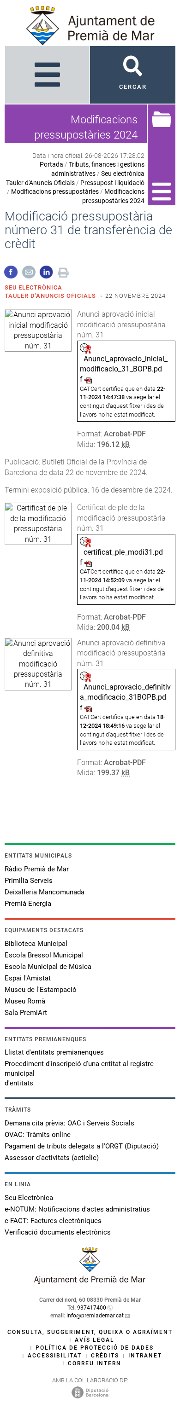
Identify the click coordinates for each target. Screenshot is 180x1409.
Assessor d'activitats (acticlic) (52, 1158)
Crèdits (105, 1355)
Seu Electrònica (29, 1198)
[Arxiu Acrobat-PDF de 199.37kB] (38, 663)
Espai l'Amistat (28, 978)
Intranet (145, 1355)
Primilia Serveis (29, 880)
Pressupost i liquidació (112, 182)
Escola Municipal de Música (48, 967)
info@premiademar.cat (95, 1315)
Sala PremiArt (26, 1013)
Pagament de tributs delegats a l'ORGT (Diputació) (82, 1146)
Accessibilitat (55, 1355)
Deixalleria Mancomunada (44, 892)
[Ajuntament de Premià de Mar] (90, 1281)
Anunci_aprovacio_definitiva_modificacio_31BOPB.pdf (125, 697)
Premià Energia (28, 903)
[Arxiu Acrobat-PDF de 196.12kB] (38, 329)
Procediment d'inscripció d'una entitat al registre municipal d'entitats (79, 1073)
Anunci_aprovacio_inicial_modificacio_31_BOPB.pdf (124, 369)
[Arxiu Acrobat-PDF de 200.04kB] (38, 523)
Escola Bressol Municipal (44, 955)
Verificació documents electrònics (58, 1232)
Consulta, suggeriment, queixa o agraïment (90, 1332)
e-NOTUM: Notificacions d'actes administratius (77, 1209)
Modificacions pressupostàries (55, 191)
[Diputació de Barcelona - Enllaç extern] (90, 1392)
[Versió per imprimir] (63, 271)
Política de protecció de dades (95, 1348)
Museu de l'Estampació (41, 990)
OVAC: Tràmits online (38, 1135)
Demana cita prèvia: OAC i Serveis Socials (69, 1123)
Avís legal (94, 1340)
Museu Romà (25, 1001)
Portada (51, 164)
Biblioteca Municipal (36, 943)
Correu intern (94, 1363)
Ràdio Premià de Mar (37, 869)
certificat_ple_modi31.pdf (121, 557)
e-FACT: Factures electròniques (53, 1221)
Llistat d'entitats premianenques (54, 1052)
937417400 (91, 1308)
